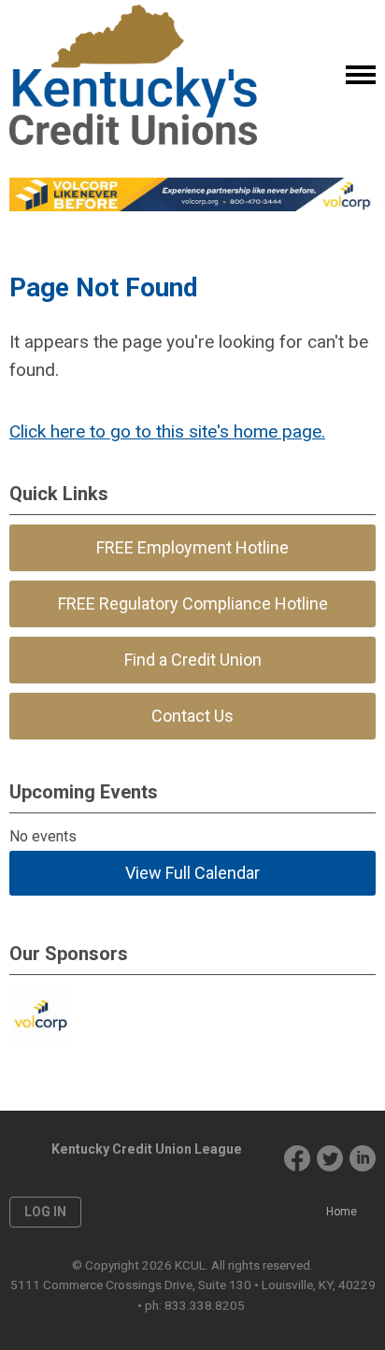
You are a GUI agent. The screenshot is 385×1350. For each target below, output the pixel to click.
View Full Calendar (192, 873)
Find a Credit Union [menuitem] (193, 659)
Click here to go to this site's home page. (167, 431)
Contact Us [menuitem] (192, 715)
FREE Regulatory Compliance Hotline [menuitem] (193, 603)
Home (341, 1211)
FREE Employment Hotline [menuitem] (192, 547)
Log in (45, 1211)
